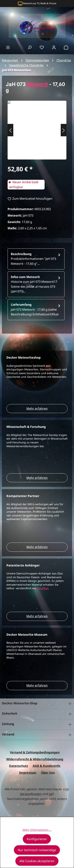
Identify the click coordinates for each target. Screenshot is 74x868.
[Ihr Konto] (54, 47)
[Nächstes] (63, 130)
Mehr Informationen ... (37, 830)
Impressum (27, 773)
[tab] (36, 258)
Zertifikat (42, 588)
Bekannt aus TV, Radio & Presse (39, 3)
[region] (37, 130)
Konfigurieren (37, 839)
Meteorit (37, 84)
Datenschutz (18, 766)
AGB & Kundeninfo (46, 766)
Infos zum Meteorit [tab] (34, 284)
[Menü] (8, 47)
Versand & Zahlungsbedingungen (35, 752)
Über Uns (48, 773)
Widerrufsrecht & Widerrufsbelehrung (34, 759)
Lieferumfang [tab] (35, 309)
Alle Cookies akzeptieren (36, 861)
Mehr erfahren (37, 408)
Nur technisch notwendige (37, 850)
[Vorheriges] (10, 130)
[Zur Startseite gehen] (37, 26)
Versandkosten (31, 794)
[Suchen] (30, 47)
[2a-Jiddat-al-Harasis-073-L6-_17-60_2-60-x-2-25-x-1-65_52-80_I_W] (37, 128)
